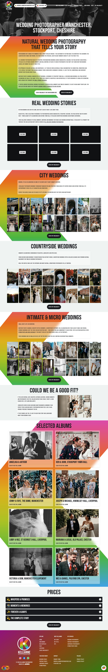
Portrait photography (73, 642)
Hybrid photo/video (72, 646)
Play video (22, 134)
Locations (41, 648)
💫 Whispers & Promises (18, 599)
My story (56, 640)
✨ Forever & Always (17, 612)
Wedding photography (73, 640)
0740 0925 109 (42, 5)
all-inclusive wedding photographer (54, 122)
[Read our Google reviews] (6, 667)
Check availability (44, 650)
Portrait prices (43, 661)
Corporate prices (43, 663)
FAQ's (92, 5)
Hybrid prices (42, 665)
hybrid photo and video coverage (27, 332)
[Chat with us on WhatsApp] (28, 658)
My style (56, 642)
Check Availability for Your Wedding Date (46, 92)
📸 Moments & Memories (18, 605)
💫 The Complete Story (18, 618)
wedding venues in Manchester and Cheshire (49, 86)
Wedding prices (43, 659)
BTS (55, 644)
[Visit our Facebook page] (24, 658)
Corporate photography (74, 644)
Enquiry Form (57, 659)
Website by (21, 664)
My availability (98, 5)
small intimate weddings (40, 80)
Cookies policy (80, 661)
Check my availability (66, 92)
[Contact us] (103, 667)
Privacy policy (80, 659)
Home (40, 640)
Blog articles (42, 644)
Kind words (87, 5)
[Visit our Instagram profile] (20, 658)
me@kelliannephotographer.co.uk (26, 5)
